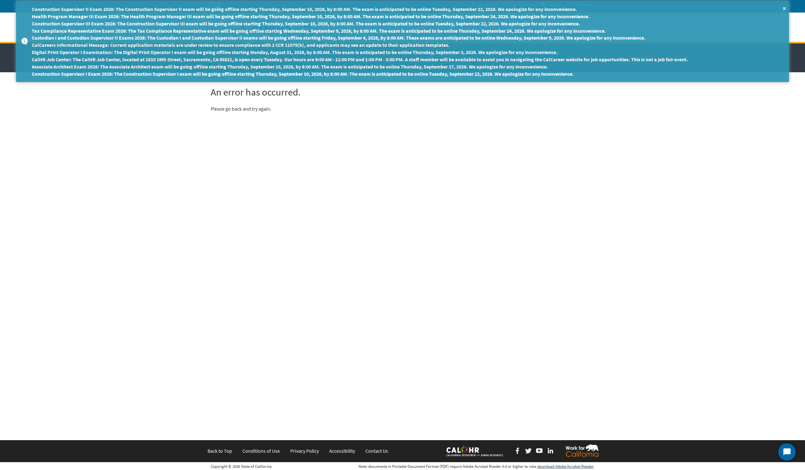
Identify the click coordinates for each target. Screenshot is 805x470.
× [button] (784, 8)
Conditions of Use (261, 451)
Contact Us (376, 451)
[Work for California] (582, 450)
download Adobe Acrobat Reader (565, 466)
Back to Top (220, 451)
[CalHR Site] (475, 450)
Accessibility (342, 451)
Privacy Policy (304, 451)
